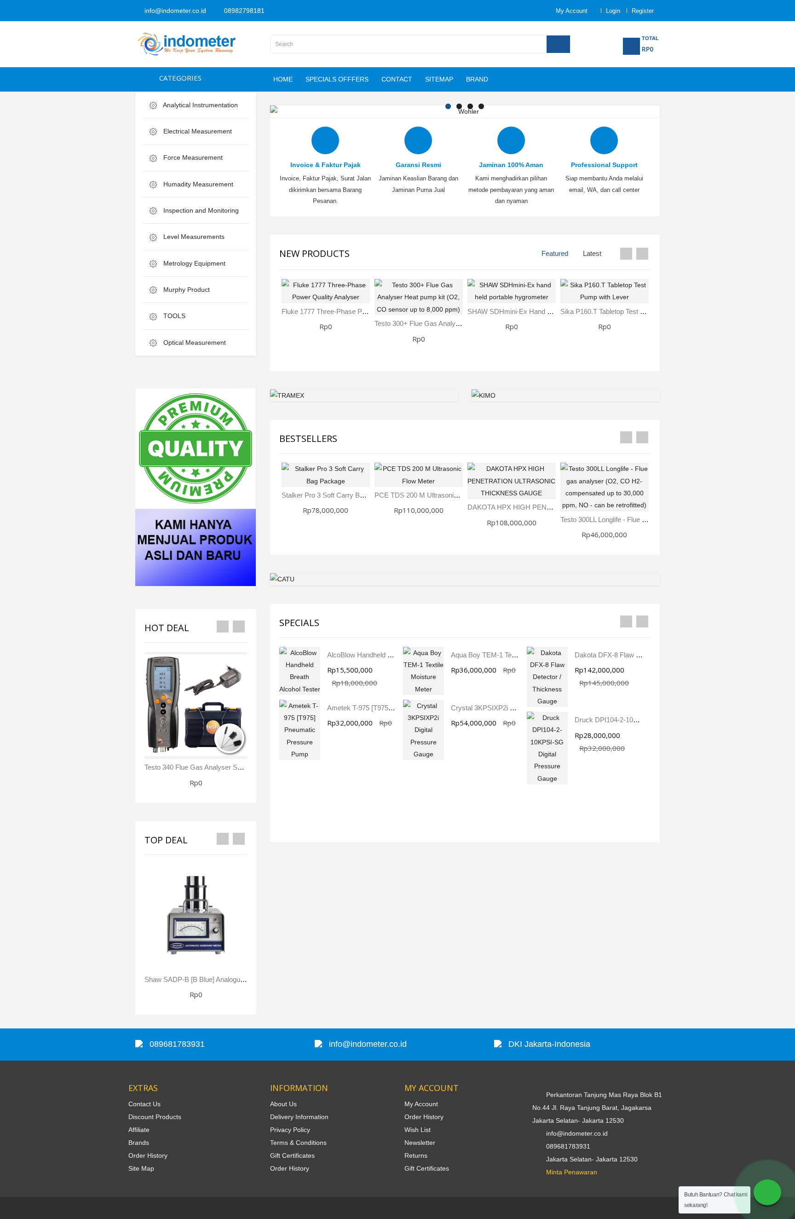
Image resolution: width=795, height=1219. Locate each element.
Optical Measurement (193, 342)
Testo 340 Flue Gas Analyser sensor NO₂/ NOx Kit (220, 767)
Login (613, 10)
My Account (421, 1104)
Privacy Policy (290, 1129)
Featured (555, 253)
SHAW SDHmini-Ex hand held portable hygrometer (546, 311)
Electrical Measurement (196, 131)
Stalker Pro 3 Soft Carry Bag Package (339, 495)
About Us (283, 1104)
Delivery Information (299, 1116)
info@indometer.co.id (174, 10)
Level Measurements (193, 236)
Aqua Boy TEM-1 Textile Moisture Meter (511, 655)
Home (283, 79)
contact (396, 79)
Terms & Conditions (298, 1142)
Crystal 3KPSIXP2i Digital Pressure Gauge (515, 708)
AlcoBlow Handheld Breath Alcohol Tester (389, 655)
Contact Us (144, 1104)
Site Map (141, 1168)
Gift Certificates (292, 1155)
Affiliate (139, 1129)
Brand (477, 79)
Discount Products (154, 1116)
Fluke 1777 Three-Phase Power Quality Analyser (355, 311)
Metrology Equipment (193, 263)
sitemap (439, 79)
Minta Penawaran (571, 1172)
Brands (138, 1142)
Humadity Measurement (197, 184)
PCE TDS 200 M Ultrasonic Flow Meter (433, 495)
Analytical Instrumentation (199, 105)
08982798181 (243, 10)
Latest (592, 253)
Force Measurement (192, 157)
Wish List (417, 1129)
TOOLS (173, 315)
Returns (415, 1155)
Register (643, 10)
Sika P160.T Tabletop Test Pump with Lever (626, 311)
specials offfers (337, 79)
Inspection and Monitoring (200, 210)
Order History (147, 1155)
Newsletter (419, 1142)
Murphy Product (185, 289)
